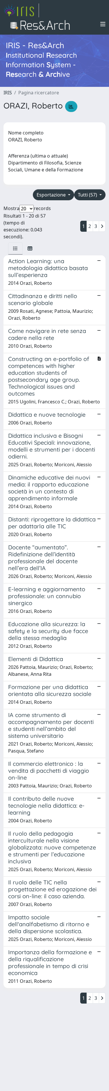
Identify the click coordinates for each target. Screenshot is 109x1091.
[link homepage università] (41, 24)
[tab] (15, 248)
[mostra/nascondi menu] (103, 24)
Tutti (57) (88, 195)
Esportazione (52, 195)
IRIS (7, 92)
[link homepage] (21, 10)
